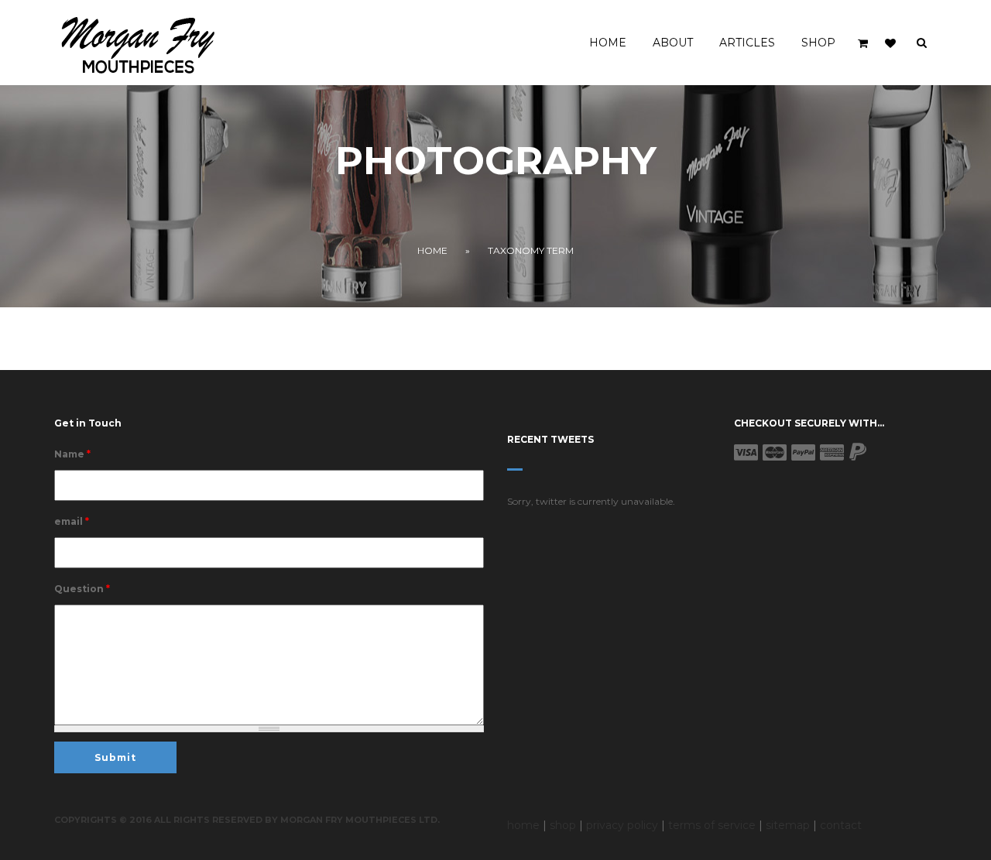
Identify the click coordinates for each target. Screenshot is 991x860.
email (71, 521)
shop (563, 825)
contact (841, 825)
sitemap (788, 825)
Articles (747, 43)
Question (82, 588)
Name (72, 454)
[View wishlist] (890, 43)
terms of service (712, 825)
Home (607, 43)
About (673, 43)
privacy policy (622, 825)
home (523, 825)
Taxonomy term (531, 250)
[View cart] (864, 43)
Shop (818, 43)
